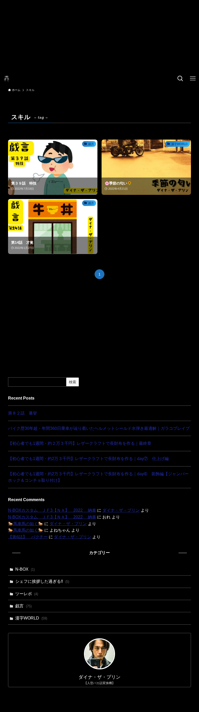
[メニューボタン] (193, 78)
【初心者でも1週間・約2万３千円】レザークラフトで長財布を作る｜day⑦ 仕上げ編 (88, 458)
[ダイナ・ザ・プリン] (6, 78)
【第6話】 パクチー (28, 537)
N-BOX (25, 569)
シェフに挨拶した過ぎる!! (42, 581)
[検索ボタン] (180, 78)
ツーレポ (26, 594)
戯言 (23, 606)
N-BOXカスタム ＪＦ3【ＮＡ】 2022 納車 (52, 510)
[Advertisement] (99, 36)
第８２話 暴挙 (22, 413)
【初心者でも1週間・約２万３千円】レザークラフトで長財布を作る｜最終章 (79, 443)
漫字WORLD (31, 618)
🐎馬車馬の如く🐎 (25, 524)
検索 (72, 382)
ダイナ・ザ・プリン (121, 510)
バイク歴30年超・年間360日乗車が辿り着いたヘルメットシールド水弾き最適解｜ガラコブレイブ (99, 428)
